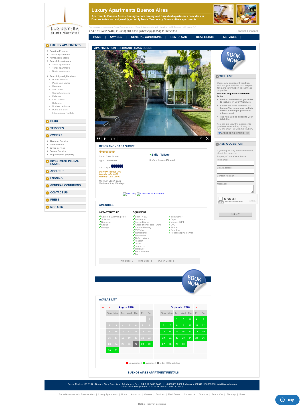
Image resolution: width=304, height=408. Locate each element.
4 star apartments (61, 68)
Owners (148, 394)
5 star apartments (61, 64)
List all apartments (60, 54)
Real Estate (174, 394)
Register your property (62, 154)
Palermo (56, 96)
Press (54, 199)
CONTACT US (102, 42)
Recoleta (56, 86)
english (242, 31)
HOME (97, 37)
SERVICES (230, 37)
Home (124, 394)
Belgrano (57, 103)
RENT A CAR (178, 37)
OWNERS (116, 37)
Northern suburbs (61, 106)
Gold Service (57, 144)
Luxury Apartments (108, 394)
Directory (203, 394)
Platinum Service (59, 141)
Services (57, 128)
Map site (56, 206)
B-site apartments (61, 71)
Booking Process (59, 51)
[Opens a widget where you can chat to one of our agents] (287, 400)
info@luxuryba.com (227, 384)
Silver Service (57, 148)
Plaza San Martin (61, 83)
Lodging (56, 178)
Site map (231, 394)
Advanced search (59, 58)
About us (57, 171)
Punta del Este (60, 109)
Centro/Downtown (61, 93)
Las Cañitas (58, 99)
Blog (54, 121)
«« (102, 307)
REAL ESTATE (205, 37)
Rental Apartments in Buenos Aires (77, 394)
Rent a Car (217, 394)
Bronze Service (58, 151)
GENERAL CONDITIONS (146, 37)
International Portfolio (63, 113)
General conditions (65, 185)
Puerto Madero (60, 79)
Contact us (59, 192)
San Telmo (57, 89)
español (253, 31)
